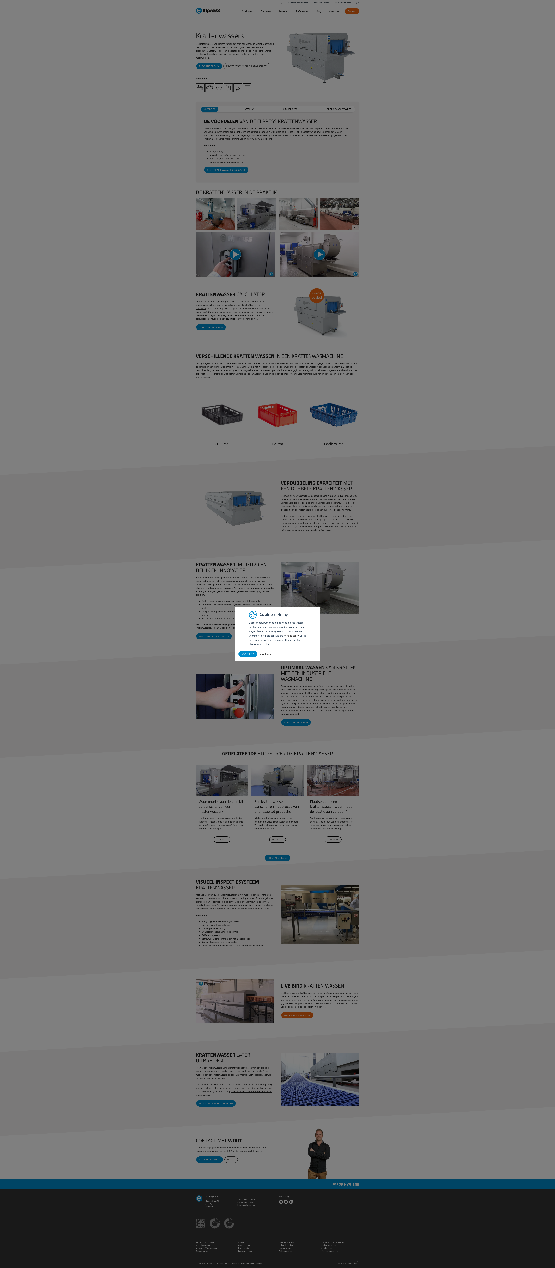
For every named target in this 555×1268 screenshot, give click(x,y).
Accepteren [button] (248, 654)
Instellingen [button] (266, 654)
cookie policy (292, 635)
